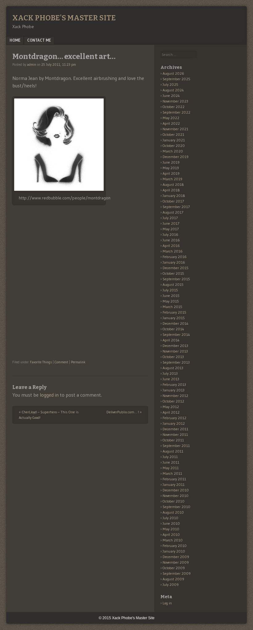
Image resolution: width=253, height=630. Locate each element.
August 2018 (173, 184)
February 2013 (174, 384)
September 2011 (176, 445)
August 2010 (173, 512)
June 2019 (171, 162)
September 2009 (177, 573)
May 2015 (171, 301)
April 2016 (171, 245)
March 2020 (173, 151)
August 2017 (173, 212)
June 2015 (171, 295)
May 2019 (171, 167)
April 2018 (171, 190)
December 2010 (176, 490)
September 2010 (176, 506)
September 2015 (176, 279)
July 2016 (170, 234)
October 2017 (173, 201)
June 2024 (171, 95)
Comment (61, 362)
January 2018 (174, 195)
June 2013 (171, 379)
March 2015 (172, 306)
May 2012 (171, 406)
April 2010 (171, 534)
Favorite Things (41, 362)
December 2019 (176, 156)
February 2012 (174, 417)
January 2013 (174, 390)
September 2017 (176, 206)
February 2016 (175, 256)
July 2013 (170, 373)
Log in (167, 603)
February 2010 (175, 545)
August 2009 (173, 579)
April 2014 (171, 340)
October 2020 (174, 145)
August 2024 (173, 90)
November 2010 (176, 495)
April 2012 (171, 412)
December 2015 (176, 267)
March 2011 (172, 473)
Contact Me (39, 40)
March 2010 (173, 540)
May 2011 (171, 467)
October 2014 (173, 329)
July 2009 (171, 584)
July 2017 (170, 217)
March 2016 (173, 251)
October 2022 (174, 106)
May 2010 (171, 529)
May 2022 (171, 117)
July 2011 (170, 456)
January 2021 (174, 140)
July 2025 (170, 84)
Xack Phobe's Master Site (64, 18)
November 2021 (175, 129)
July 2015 (170, 290)
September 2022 (176, 112)
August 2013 (173, 367)
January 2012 (174, 423)
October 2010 (174, 501)
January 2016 (174, 262)
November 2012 (175, 395)
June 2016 (171, 240)
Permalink (78, 362)
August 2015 (173, 284)
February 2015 (174, 312)
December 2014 (176, 323)
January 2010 (174, 551)
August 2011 (173, 451)
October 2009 (174, 567)
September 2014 (176, 334)
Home (15, 40)
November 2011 (175, 434)
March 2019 (172, 179)
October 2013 (173, 356)
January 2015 (174, 317)
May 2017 (171, 229)
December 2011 (175, 429)
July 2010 (170, 517)
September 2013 (176, 362)
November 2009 (176, 562)
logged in (49, 395)
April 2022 (171, 123)
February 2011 (174, 479)
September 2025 (176, 79)
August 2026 (173, 73)
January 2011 (174, 484)
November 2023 (175, 101)
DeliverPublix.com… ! (124, 412)
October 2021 (173, 134)
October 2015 (173, 273)
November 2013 (175, 351)
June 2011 (171, 462)
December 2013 (175, 345)
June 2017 (171, 223)
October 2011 (173, 440)
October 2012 (173, 401)
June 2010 (171, 523)
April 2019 (171, 173)
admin (31, 64)
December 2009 (176, 556)
